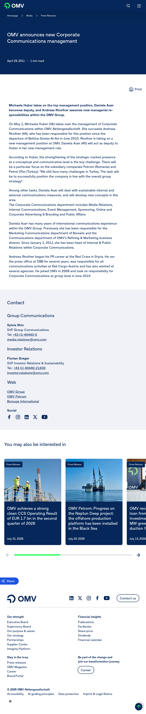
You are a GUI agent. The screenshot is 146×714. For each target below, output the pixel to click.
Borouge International (23, 401)
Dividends (84, 635)
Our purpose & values (21, 631)
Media (29, 15)
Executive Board (17, 622)
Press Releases (48, 15)
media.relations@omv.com (26, 339)
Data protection (68, 694)
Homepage (12, 15)
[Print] (135, 89)
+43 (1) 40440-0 (25, 335)
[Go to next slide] (138, 555)
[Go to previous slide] (7, 555)
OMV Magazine (17, 667)
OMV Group (16, 392)
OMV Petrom (16, 396)
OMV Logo (11, 5)
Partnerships (15, 640)
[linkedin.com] (26, 417)
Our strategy (15, 635)
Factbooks (85, 626)
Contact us (128, 598)
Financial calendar (90, 640)
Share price (85, 631)
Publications (86, 622)
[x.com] (35, 417)
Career (11, 671)
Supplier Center (17, 644)
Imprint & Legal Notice (97, 694)
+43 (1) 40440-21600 (30, 368)
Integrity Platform (18, 649)
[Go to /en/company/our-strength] (10, 701)
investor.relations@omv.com (28, 373)
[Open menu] (139, 5)
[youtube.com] (45, 417)
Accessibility (15, 694)
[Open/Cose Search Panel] (128, 5)
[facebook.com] (9, 417)
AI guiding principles (41, 694)
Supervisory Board (19, 626)
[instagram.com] (18, 417)
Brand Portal (15, 676)
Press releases (16, 662)
